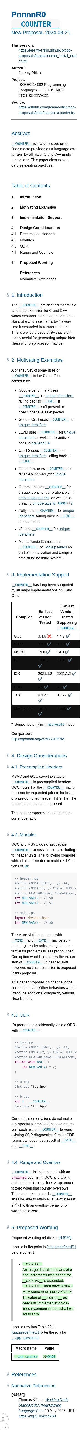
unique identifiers (59, 396)
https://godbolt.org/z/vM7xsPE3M (37, 739)
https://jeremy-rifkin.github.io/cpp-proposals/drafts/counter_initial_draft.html (47, 55)
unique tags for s (53, 503)
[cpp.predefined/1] (61, 1247)
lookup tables (56, 547)
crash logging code (34, 498)
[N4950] (65, 1238)
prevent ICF (40, 443)
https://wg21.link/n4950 (37, 1416)
